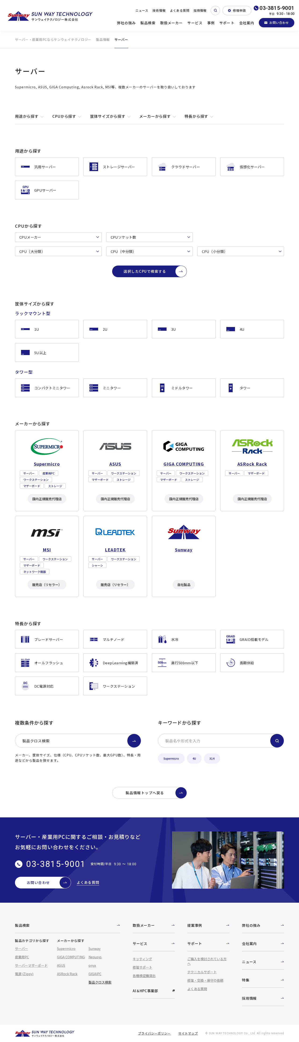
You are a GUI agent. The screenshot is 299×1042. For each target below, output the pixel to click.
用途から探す (27, 116)
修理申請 (239, 10)
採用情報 (200, 10)
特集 (245, 979)
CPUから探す (64, 116)
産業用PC (22, 957)
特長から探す (196, 116)
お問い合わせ (279, 22)
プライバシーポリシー (154, 1033)
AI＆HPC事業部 (145, 990)
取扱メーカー (171, 22)
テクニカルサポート (202, 972)
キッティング (142, 958)
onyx (92, 965)
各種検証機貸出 (144, 975)
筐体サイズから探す (107, 116)
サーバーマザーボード (31, 965)
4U (194, 758)
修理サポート (142, 967)
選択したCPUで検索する (145, 271)
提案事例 (194, 925)
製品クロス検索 (36, 741)
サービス (195, 22)
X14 (212, 758)
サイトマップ (188, 1033)
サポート (227, 22)
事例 (211, 22)
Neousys (95, 957)
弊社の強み (126, 22)
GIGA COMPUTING (71, 957)
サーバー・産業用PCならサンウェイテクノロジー (53, 39)
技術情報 (159, 10)
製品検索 (148, 22)
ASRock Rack (67, 973)
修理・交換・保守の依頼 (205, 980)
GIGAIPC (95, 973)
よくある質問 (179, 10)
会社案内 (246, 22)
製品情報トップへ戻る (145, 792)
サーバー (21, 948)
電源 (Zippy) (24, 973)
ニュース (141, 10)
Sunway (94, 948)
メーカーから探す (155, 116)
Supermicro (171, 758)
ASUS (61, 965)
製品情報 (103, 39)
